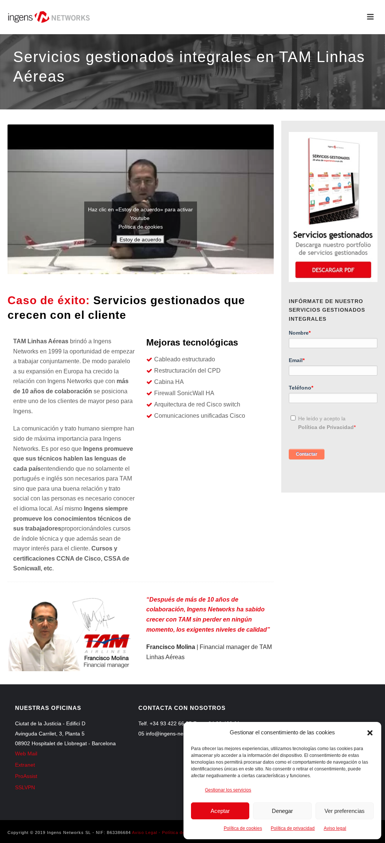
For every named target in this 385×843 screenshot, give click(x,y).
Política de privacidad (293, 828)
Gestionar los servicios (228, 790)
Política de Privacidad (326, 427)
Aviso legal (335, 828)
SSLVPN (25, 787)
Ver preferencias (344, 811)
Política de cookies (243, 828)
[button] (370, 733)
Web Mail (26, 754)
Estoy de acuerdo (140, 240)
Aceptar (220, 811)
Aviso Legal (144, 832)
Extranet (25, 765)
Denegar (282, 811)
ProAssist (26, 776)
